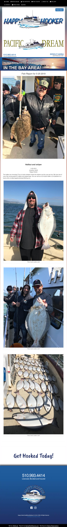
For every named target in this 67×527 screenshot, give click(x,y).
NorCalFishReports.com (32, 526)
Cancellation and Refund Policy (33, 516)
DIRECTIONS (16, 4)
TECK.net (15, 526)
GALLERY (53, 1)
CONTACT (7, 4)
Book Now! (59, 10)
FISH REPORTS (26, 1)
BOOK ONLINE (15, 1)
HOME (7, 1)
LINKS (24, 4)
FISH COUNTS (36, 1)
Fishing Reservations (52, 526)
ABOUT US (45, 1)
